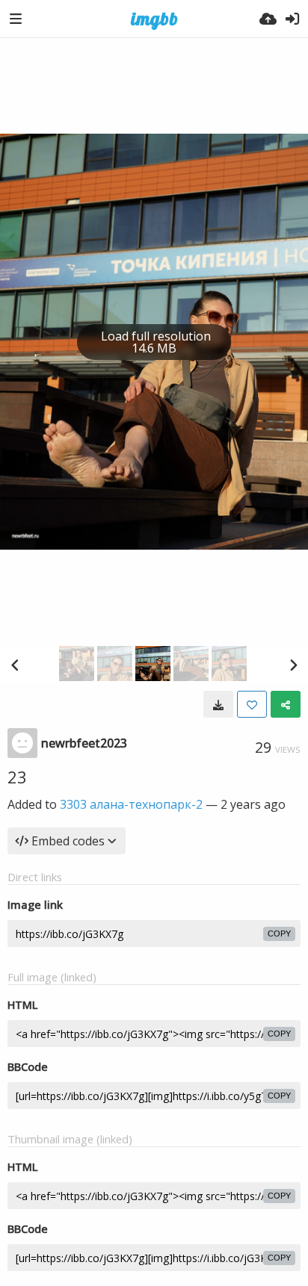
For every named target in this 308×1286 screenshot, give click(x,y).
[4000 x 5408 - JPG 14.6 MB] (218, 704)
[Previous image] (15, 665)
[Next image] (293, 665)
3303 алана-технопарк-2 (131, 804)
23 (17, 776)
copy (279, 933)
